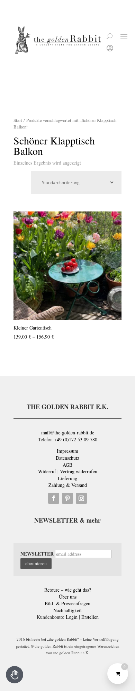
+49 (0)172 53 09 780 (75, 439)
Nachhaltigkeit (67, 610)
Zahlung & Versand (67, 485)
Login (72, 617)
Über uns (67, 596)
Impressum (67, 451)
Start (18, 120)
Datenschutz (67, 458)
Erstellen (90, 617)
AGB (67, 464)
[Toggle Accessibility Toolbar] (14, 674)
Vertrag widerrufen (78, 471)
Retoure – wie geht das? (67, 589)
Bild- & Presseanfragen (67, 603)
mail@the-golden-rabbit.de (67, 432)
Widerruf (47, 471)
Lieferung (67, 478)
